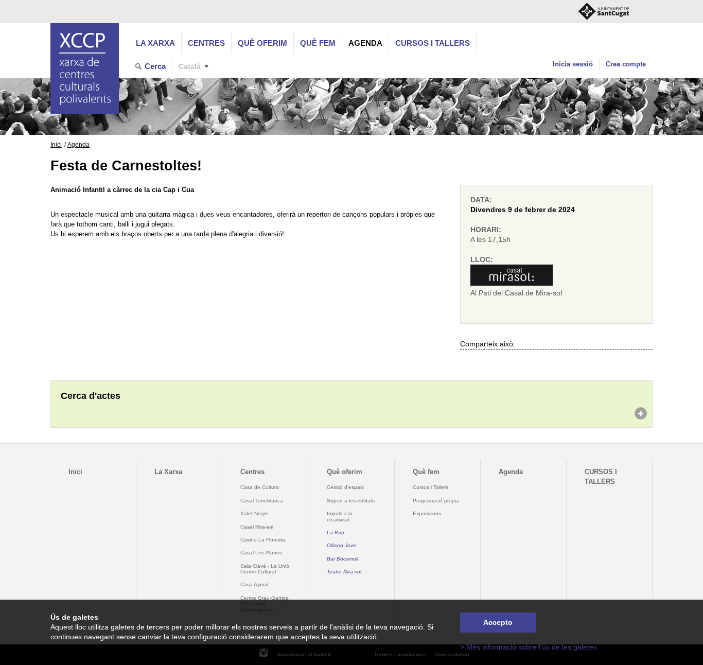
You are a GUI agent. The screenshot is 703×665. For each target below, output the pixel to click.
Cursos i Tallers (430, 487)
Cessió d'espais (345, 487)
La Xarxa (155, 43)
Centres (206, 43)
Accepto (498, 622)
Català (190, 67)
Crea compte (626, 64)
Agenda (365, 43)
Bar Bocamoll (342, 559)
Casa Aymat (254, 584)
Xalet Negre (254, 513)
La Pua (335, 532)
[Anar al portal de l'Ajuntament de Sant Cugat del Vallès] (603, 11)
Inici (56, 144)
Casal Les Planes (261, 552)
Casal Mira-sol (256, 527)
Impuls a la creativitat (340, 516)
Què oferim (262, 43)
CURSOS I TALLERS (432, 43)
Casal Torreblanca (261, 500)
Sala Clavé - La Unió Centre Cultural (264, 568)
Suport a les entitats (351, 500)
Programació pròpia (436, 500)
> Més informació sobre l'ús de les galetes (528, 647)
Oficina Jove (341, 545)
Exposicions (427, 513)
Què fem (318, 43)
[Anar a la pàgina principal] (84, 68)
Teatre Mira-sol (344, 571)
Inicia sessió (573, 64)
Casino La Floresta (262, 539)
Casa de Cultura (259, 487)
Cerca (155, 66)
